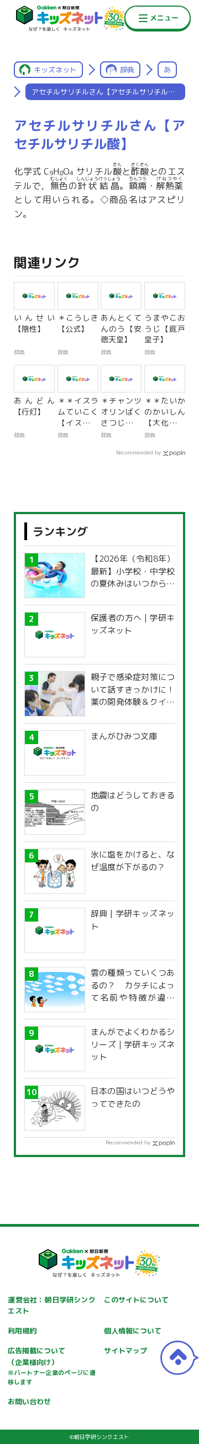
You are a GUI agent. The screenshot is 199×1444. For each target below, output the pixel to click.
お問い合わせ (29, 1401)
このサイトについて (136, 1300)
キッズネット (55, 70)
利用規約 (22, 1331)
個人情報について (132, 1331)
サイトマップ (125, 1351)
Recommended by (138, 452)
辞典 (127, 70)
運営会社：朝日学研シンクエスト (51, 1305)
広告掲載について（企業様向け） (51, 1366)
